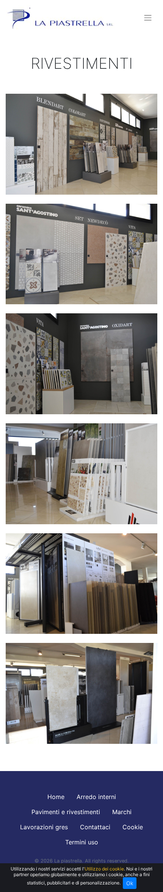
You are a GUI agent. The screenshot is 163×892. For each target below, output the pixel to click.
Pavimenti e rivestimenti (65, 812)
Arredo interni (96, 797)
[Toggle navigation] (148, 18)
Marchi (122, 812)
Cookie (132, 827)
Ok (129, 883)
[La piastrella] (60, 18)
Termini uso (81, 842)
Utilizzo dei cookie (104, 869)
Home (55, 797)
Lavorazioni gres (44, 827)
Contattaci (95, 827)
